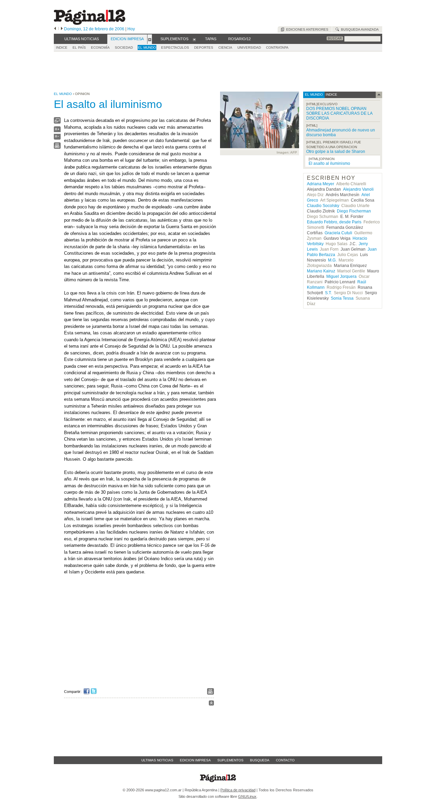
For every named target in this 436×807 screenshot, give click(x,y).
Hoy (131, 29)
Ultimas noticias (157, 760)
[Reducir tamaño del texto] (57, 138)
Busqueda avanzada (359, 29)
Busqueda (259, 760)
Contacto (285, 760)
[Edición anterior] (55, 29)
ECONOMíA (100, 47)
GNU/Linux (247, 796)
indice (331, 94)
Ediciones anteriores (306, 29)
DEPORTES (203, 47)
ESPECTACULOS (175, 47)
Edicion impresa (195, 760)
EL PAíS (79, 47)
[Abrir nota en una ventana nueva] (57, 122)
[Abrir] (149, 39)
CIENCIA (225, 47)
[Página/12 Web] (89, 23)
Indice (61, 47)
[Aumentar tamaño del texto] (57, 130)
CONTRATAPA (277, 47)
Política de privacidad (237, 790)
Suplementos (230, 760)
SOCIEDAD (124, 47)
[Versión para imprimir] (57, 147)
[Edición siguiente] (62, 29)
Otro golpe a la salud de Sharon (335, 151)
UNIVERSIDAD (249, 47)
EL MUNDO (147, 47)
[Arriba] (211, 704)
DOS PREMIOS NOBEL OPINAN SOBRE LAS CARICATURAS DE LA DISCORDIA (339, 113)
